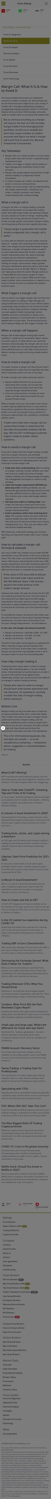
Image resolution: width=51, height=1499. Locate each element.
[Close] (3, 728)
